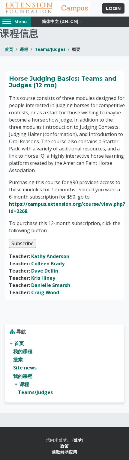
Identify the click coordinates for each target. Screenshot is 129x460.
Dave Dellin (44, 270)
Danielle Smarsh (50, 285)
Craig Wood (45, 292)
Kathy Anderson (50, 256)
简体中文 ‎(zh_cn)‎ (60, 21)
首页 (9, 49)
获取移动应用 (64, 452)
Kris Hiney (43, 278)
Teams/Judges (50, 49)
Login (113, 8)
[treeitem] (64, 368)
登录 (78, 440)
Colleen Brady (47, 263)
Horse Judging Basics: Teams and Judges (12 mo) (62, 82)
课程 (24, 49)
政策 (64, 446)
